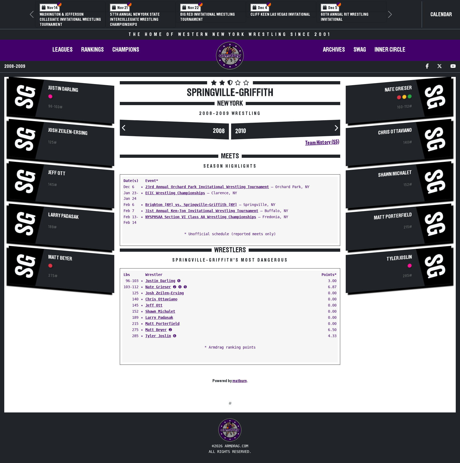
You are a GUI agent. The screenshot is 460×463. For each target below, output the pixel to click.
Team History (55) (322, 142)
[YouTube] (453, 66)
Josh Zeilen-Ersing (67, 131)
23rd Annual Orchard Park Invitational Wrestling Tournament (207, 187)
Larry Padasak (63, 216)
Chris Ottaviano (161, 299)
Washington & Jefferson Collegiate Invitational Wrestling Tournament (70, 19)
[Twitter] (439, 66)
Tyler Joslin (158, 336)
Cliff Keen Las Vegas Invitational (280, 14)
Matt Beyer (60, 258)
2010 (240, 131)
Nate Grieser (158, 287)
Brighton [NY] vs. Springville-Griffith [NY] (191, 204)
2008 (219, 131)
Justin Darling (63, 89)
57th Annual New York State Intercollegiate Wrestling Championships (135, 19)
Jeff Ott (56, 173)
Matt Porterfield (162, 323)
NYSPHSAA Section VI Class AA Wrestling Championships (200, 217)
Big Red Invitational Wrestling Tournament (207, 17)
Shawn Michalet (160, 311)
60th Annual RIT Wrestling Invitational (344, 17)
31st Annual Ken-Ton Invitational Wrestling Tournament (201, 211)
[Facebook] (427, 66)
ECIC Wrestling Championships (175, 193)
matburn (239, 381)
